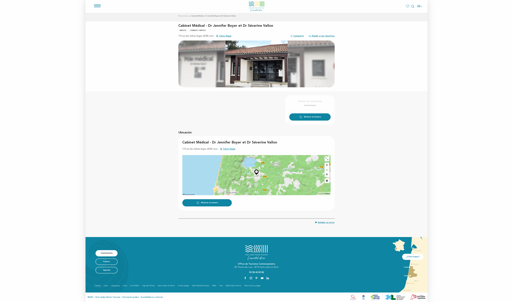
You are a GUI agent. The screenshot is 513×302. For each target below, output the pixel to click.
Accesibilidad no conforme (152, 297)
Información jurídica (130, 297)
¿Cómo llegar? (412, 257)
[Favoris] (408, 6)
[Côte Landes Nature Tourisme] (256, 6)
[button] (412, 6)
